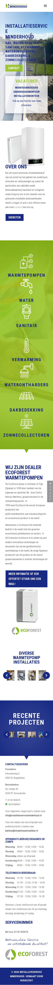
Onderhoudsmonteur (26, 91)
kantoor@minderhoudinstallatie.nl (21, 830)
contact (18, 207)
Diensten (15, 217)
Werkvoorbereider (26, 87)
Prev (6, 675)
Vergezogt (26, 980)
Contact (14, 68)
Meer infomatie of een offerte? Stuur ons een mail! (25, 579)
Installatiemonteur (26, 95)
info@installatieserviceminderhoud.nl (23, 815)
